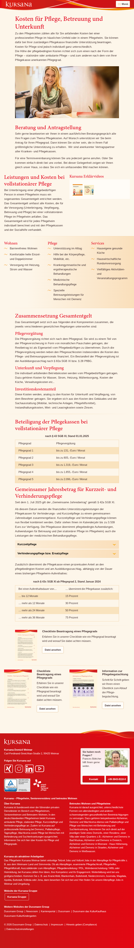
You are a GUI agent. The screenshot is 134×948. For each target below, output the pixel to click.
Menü (125, 4)
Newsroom (32, 911)
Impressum (57, 924)
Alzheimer (122, 818)
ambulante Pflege (13, 822)
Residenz (114, 832)
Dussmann (64, 911)
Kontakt (93, 779)
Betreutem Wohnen (37, 814)
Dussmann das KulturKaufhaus (89, 911)
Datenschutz (41, 924)
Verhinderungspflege (15, 825)
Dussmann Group (13, 911)
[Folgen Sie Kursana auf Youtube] (40, 768)
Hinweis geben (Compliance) (81, 924)
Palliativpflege (116, 822)
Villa (71, 836)
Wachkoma (90, 822)
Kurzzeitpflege (50, 822)
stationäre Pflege (33, 822)
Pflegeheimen (42, 811)
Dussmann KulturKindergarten (20, 915)
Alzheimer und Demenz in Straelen (88, 847)
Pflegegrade (10, 844)
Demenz (39, 829)
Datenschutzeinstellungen (20, 929)
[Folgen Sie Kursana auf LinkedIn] (29, 768)
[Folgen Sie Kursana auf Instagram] (19, 768)
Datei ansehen (53, 649)
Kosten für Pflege (45, 840)
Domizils (97, 832)
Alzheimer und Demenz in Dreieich (102, 840)
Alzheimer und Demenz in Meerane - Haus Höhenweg (98, 844)
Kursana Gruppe (16, 896)
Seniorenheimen (12, 814)
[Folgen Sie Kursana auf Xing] (9, 768)
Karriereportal (48, 911)
